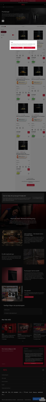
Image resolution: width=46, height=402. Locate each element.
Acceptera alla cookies (29, 47)
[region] (23, 45)
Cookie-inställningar (16, 47)
